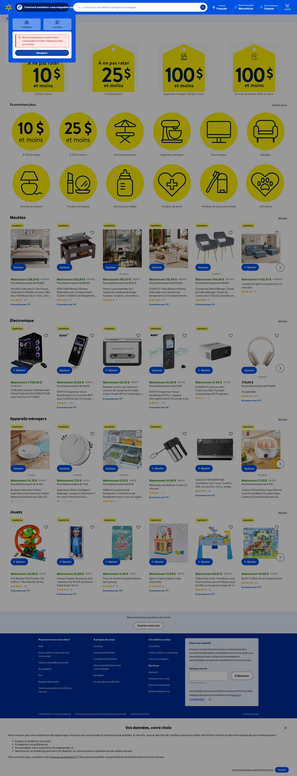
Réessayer (42, 52)
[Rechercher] (203, 7)
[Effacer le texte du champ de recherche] (195, 7)
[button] (244, 7)
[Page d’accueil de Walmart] (8, 7)
